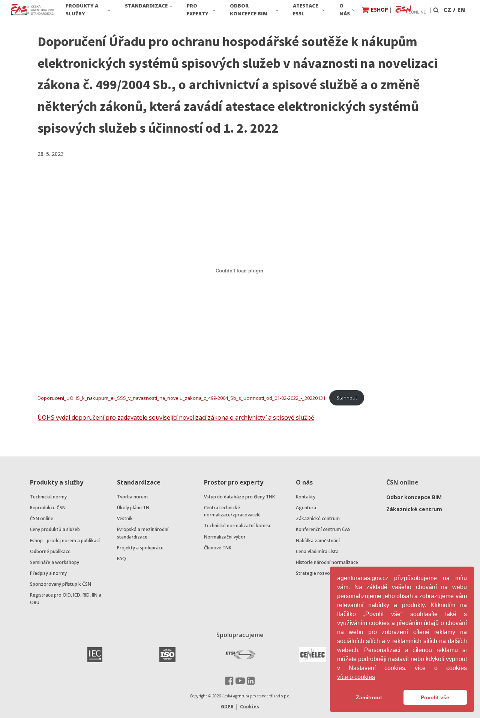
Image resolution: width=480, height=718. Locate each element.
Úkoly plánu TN (133, 507)
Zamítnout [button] (369, 697)
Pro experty (197, 9)
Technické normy (48, 497)
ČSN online (41, 518)
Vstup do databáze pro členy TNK (239, 497)
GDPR (227, 706)
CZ (447, 9)
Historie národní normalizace (327, 562)
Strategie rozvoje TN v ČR (323, 573)
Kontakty (305, 497)
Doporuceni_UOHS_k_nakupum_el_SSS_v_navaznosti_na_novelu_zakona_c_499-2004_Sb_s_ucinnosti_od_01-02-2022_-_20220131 (182, 397)
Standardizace (146, 5)
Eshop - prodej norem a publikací (65, 540)
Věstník (125, 518)
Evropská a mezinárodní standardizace (142, 533)
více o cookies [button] (356, 677)
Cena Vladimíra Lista (317, 551)
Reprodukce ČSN (48, 507)
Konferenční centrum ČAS (323, 529)
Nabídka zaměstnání (318, 540)
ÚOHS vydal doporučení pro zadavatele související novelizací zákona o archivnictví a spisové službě (176, 417)
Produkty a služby (82, 9)
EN (461, 9)
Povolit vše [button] (435, 697)
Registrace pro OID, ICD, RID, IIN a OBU (65, 598)
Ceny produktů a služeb (55, 529)
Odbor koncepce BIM (249, 9)
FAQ (121, 558)
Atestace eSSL (305, 9)
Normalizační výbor (225, 537)
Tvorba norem (132, 497)
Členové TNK (217, 547)
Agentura (306, 507)
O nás (344, 9)
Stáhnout (346, 397)
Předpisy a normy (48, 573)
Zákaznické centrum (318, 518)
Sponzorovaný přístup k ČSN (60, 584)
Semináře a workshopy (54, 562)
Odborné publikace (50, 551)
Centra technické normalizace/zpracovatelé (232, 511)
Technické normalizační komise (238, 525)
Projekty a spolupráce (140, 547)
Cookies (249, 706)
